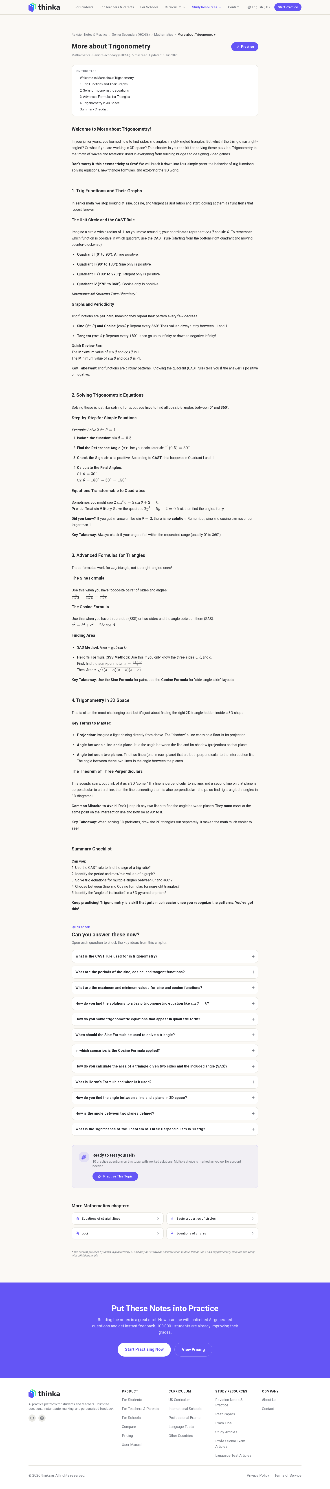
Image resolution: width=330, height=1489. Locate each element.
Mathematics (163, 34)
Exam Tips (223, 1423)
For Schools (149, 7)
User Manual (131, 1445)
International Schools (185, 1409)
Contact (233, 7)
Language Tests (181, 1427)
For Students (84, 7)
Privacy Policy (258, 1475)
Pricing (127, 1436)
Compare (129, 1427)
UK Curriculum (179, 1400)
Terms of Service (288, 1475)
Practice (247, 46)
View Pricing (193, 1349)
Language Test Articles (233, 1455)
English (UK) (261, 7)
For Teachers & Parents (117, 7)
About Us (269, 1400)
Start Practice (288, 7)
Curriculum (173, 7)
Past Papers (225, 1414)
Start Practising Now (144, 1349)
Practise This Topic (118, 1176)
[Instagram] (42, 1418)
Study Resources (204, 7)
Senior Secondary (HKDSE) (131, 34)
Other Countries (181, 1436)
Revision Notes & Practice (90, 34)
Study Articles (226, 1432)
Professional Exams (184, 1418)
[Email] (32, 1418)
